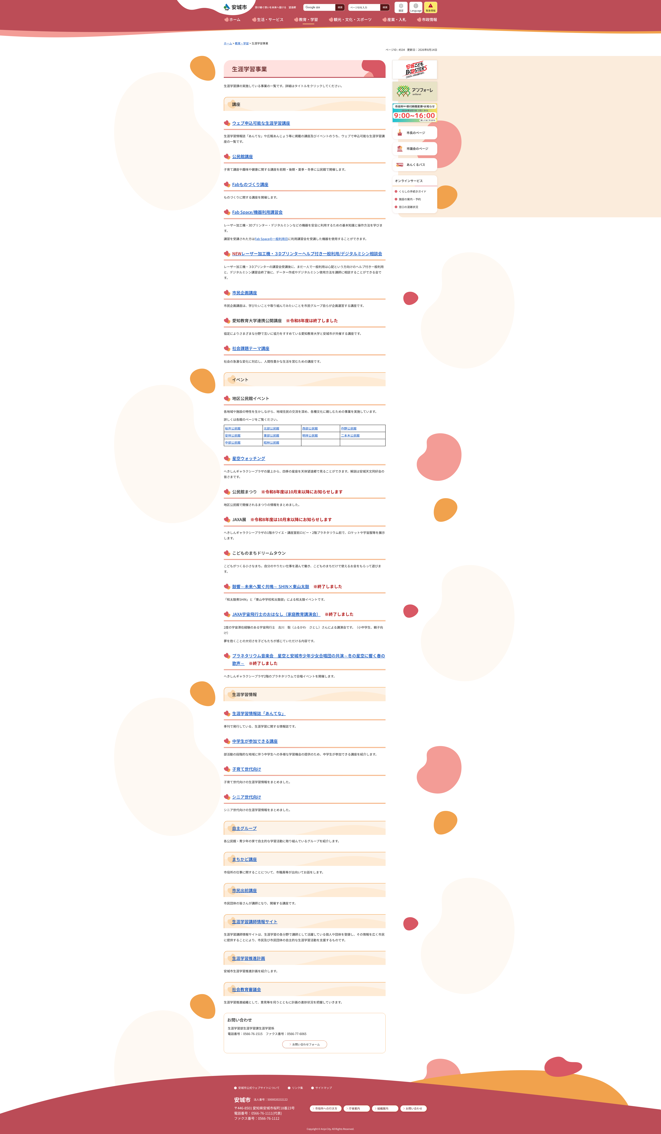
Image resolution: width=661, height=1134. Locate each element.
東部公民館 (271, 435)
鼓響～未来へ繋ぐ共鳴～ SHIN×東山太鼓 (270, 586)
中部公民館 (232, 442)
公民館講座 (242, 156)
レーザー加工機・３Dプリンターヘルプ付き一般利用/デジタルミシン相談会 (307, 253)
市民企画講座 (244, 292)
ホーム (228, 43)
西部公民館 (310, 428)
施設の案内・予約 (410, 199)
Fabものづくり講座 (250, 184)
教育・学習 (242, 43)
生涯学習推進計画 (248, 958)
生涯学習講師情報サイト (254, 921)
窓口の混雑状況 (408, 207)
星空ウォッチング (248, 458)
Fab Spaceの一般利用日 (271, 238)
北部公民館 (271, 428)
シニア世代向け (246, 797)
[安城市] (235, 7)
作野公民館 (348, 428)
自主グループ (244, 828)
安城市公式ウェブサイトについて (259, 1088)
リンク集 (297, 1088)
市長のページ (416, 132)
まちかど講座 (244, 859)
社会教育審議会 (246, 989)
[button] (401, 7)
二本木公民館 (350, 435)
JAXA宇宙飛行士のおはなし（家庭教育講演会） (276, 614)
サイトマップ (323, 1088)
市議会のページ (417, 148)
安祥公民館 (232, 435)
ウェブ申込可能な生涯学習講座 (261, 123)
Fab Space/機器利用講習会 (257, 212)
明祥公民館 (310, 435)
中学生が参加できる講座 (255, 741)
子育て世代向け (246, 769)
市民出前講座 (244, 890)
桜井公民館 (232, 428)
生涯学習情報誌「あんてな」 (259, 713)
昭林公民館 (271, 442)
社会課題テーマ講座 (250, 348)
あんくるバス (416, 164)
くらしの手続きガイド (412, 191)
